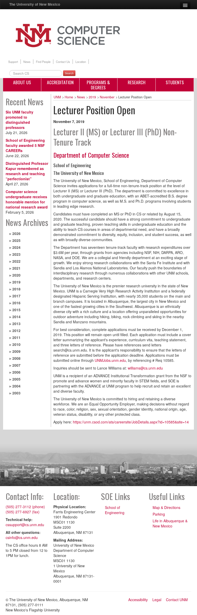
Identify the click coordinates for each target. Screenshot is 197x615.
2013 (16, 323)
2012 (16, 330)
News (27, 62)
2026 (16, 233)
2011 (16, 337)
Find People (43, 62)
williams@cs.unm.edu (145, 368)
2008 (16, 358)
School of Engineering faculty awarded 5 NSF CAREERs (25, 145)
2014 (16, 316)
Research (136, 82)
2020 (16, 275)
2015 (16, 309)
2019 (16, 282)
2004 (16, 386)
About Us (22, 82)
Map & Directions (166, 507)
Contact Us (63, 62)
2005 (16, 379)
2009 (16, 351)
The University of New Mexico (34, 4)
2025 (16, 240)
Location (80, 62)
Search (69, 73)
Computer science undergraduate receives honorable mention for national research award (27, 199)
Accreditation (60, 82)
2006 (16, 372)
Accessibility (138, 599)
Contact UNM (177, 599)
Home (69, 97)
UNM (57, 97)
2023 (16, 254)
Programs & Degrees (98, 85)
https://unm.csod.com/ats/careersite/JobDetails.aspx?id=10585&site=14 (131, 421)
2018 (16, 288)
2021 (16, 268)
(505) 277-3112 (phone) (25, 506)
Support (13, 62)
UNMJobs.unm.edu (110, 360)
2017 (16, 295)
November (107, 97)
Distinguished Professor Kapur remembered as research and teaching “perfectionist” (27, 171)
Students (175, 82)
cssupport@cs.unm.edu (25, 524)
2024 (16, 247)
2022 (16, 261)
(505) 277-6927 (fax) (23, 511)
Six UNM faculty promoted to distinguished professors (19, 119)
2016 (16, 302)
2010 (16, 344)
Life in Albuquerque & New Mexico (170, 523)
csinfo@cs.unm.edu (22, 537)
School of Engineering (114, 510)
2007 (16, 365)
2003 (16, 392)
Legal (156, 599)
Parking (159, 514)
